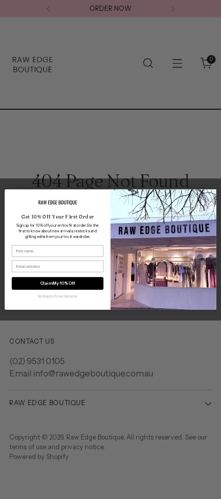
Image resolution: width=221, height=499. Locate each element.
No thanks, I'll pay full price (58, 295)
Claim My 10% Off (57, 283)
